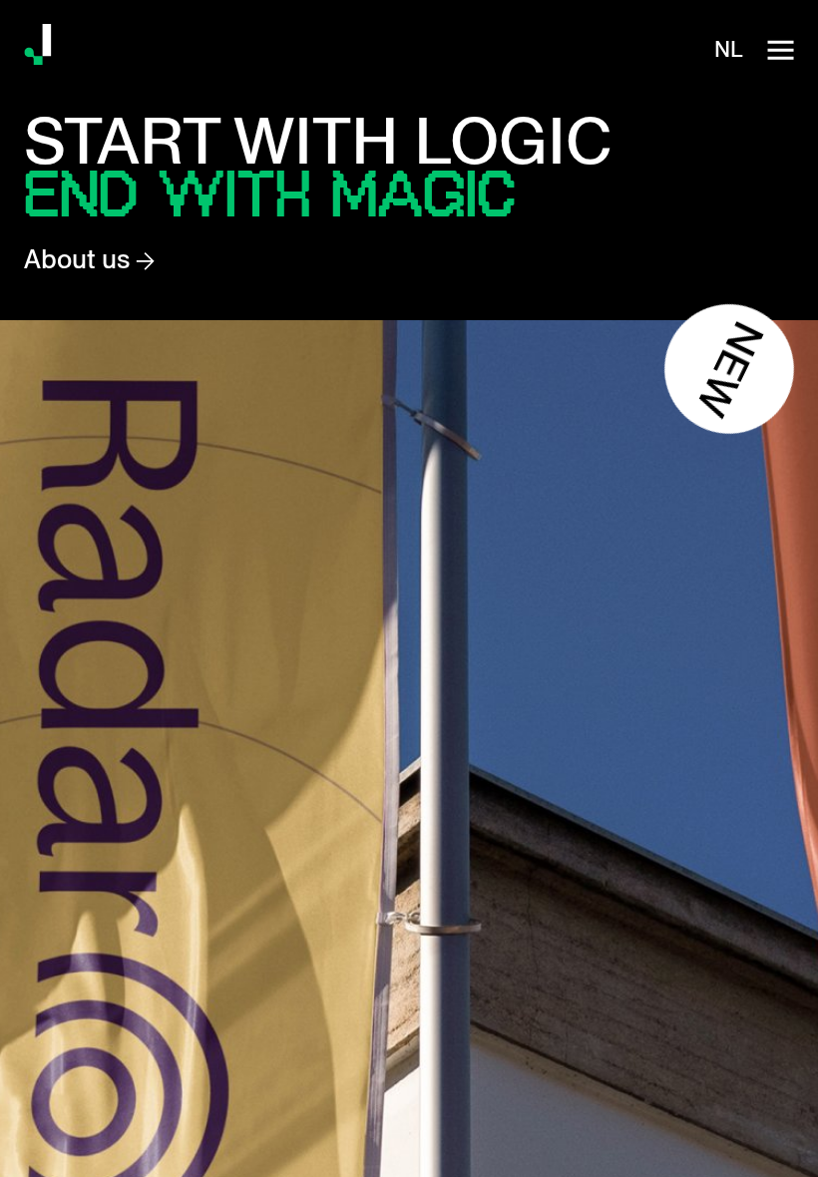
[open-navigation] (780, 50)
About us (80, 259)
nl (728, 50)
